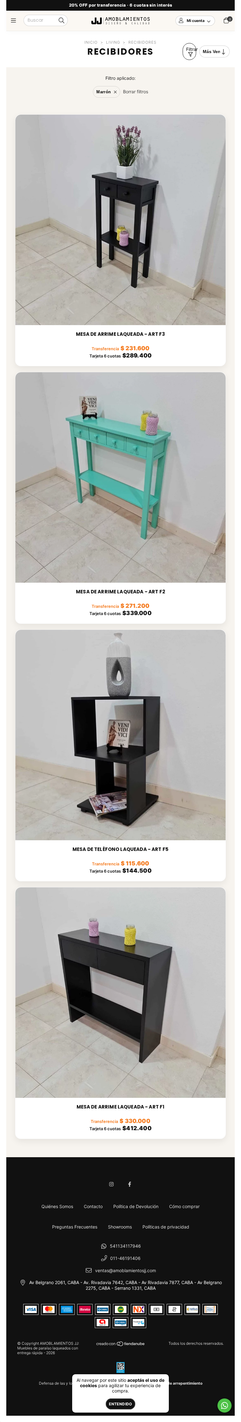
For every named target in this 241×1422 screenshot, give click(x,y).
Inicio (91, 42)
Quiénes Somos (57, 1206)
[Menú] (15, 21)
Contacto (93, 1206)
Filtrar (191, 49)
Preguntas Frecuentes (74, 1226)
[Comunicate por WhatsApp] (224, 1405)
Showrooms (120, 1226)
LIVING (113, 42)
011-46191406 (125, 1258)
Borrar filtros (135, 91)
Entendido (120, 1404)
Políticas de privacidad (165, 1226)
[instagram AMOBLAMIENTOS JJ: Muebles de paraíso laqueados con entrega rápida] (111, 1184)
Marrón (103, 92)
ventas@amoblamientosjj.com (125, 1270)
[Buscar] (61, 21)
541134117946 (125, 1246)
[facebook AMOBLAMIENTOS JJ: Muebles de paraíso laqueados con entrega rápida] (129, 1184)
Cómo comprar (184, 1206)
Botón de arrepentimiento (179, 1383)
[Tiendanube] (121, 1345)
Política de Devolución (135, 1206)
